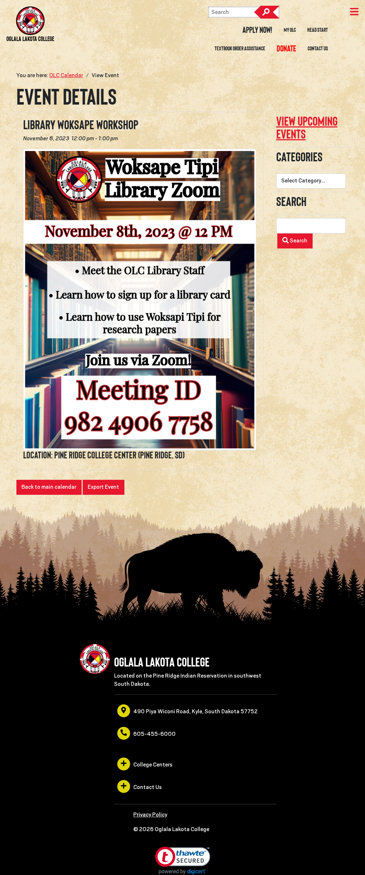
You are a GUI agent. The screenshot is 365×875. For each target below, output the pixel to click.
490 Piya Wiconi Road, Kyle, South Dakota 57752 (195, 711)
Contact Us (318, 48)
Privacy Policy (150, 814)
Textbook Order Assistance (240, 48)
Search (266, 12)
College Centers (153, 764)
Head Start (317, 30)
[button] (182, 860)
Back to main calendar (48, 487)
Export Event (103, 487)
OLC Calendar (66, 75)
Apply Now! (257, 30)
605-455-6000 (154, 734)
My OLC (290, 30)
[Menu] (354, 12)
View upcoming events (307, 127)
